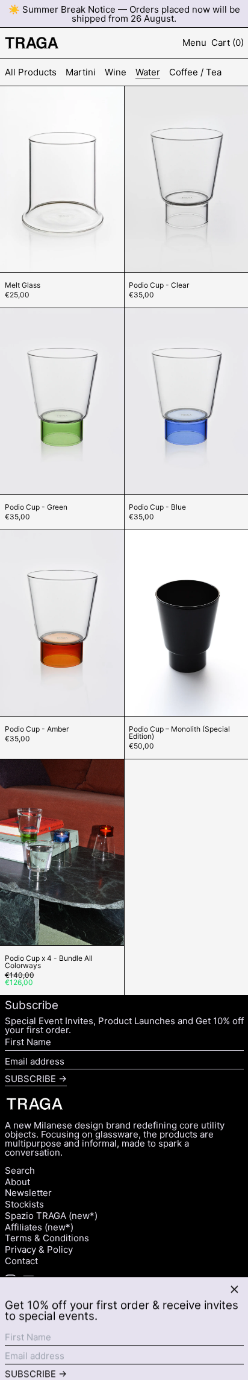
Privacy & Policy (39, 1249)
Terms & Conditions (47, 1238)
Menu (194, 42)
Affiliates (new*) (39, 1227)
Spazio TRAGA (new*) (51, 1215)
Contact (21, 1261)
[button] (227, 43)
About (17, 1182)
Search (20, 1170)
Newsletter (28, 1192)
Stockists (24, 1204)
